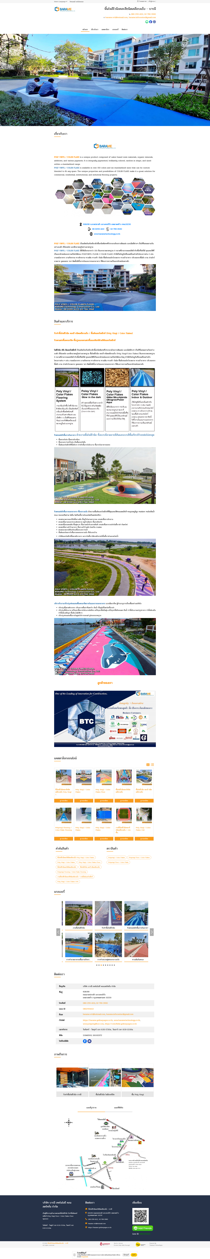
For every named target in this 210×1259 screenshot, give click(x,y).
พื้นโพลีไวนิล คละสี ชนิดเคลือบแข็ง (90, 867)
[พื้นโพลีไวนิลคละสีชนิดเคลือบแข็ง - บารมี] (105, 1153)
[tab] (91, 1108)
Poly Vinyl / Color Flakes (66, 862)
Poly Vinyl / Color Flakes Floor (89, 862)
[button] (94, 29)
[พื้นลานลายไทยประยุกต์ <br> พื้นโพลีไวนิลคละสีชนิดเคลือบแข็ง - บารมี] (134, 945)
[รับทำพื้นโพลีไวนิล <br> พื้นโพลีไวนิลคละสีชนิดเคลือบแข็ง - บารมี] (75, 913)
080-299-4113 (137, 14)
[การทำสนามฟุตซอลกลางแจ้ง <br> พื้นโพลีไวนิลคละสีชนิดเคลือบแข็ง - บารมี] (75, 945)
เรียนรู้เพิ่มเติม (84, 1257)
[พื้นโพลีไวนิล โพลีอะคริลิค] (105, 1077)
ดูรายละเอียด (63, 801)
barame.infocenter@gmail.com (142, 17)
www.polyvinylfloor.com (93, 1023)
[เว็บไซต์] (154, 21)
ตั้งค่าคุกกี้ (126, 1255)
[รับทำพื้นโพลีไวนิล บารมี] (72, 1077)
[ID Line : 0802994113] (147, 21)
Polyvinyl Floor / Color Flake (118, 862)
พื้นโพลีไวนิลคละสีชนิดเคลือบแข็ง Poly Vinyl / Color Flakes (75, 857)
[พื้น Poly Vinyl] (138, 1077)
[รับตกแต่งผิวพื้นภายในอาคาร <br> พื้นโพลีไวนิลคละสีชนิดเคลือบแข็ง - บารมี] (105, 913)
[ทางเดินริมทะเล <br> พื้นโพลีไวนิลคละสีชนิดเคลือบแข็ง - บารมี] (105, 945)
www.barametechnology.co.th (127, 1020)
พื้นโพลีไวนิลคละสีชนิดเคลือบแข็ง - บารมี (58, 1243)
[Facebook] (85, 1041)
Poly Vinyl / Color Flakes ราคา (67, 881)
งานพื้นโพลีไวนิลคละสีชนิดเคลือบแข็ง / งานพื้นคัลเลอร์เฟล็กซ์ (75, 877)
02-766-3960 (150, 14)
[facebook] (150, 21)
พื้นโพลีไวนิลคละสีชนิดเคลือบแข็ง (66, 867)
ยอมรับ (134, 1255)
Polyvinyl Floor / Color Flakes (139, 857)
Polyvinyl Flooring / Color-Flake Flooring (71, 872)
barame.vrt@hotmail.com (116, 17)
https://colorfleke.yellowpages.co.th (121, 1023)
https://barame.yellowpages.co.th (98, 1020)
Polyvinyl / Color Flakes (116, 857)
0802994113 (88, 1008)
